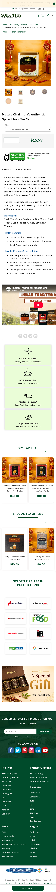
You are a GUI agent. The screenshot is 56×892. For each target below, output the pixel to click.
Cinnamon (35, 797)
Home (4, 25)
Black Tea (6, 781)
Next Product (22, 32)
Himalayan (35, 844)
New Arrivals (8, 836)
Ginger (33, 809)
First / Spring (36, 773)
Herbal (5, 805)
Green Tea (6, 785)
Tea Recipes (35, 821)
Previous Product (9, 32)
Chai (4, 797)
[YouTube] (45, 750)
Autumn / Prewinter (39, 781)
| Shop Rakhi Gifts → (29, 4)
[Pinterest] (24, 750)
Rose (32, 805)
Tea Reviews (7, 856)
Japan (32, 852)
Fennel (33, 817)
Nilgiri (33, 840)
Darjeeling (35, 832)
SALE (4, 832)
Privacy (20, 883)
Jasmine (34, 813)
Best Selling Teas (10, 773)
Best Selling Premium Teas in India (24, 25)
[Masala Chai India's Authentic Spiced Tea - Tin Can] (28, 63)
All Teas (33, 856)
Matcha (5, 810)
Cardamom (35, 792)
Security (28, 883)
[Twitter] (18, 750)
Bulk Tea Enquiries (11, 852)
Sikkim (33, 848)
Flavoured (6, 801)
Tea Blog (6, 848)
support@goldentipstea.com (25, 9)
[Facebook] (11, 750)
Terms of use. (9, 883)
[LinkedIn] (38, 750)
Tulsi (32, 801)
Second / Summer (38, 777)
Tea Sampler (7, 840)
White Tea (6, 789)
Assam (33, 836)
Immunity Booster (10, 777)
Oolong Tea (7, 793)
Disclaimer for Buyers (43, 883)
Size (7, 125)
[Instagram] (31, 750)
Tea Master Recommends (14, 844)
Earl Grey (6, 814)
